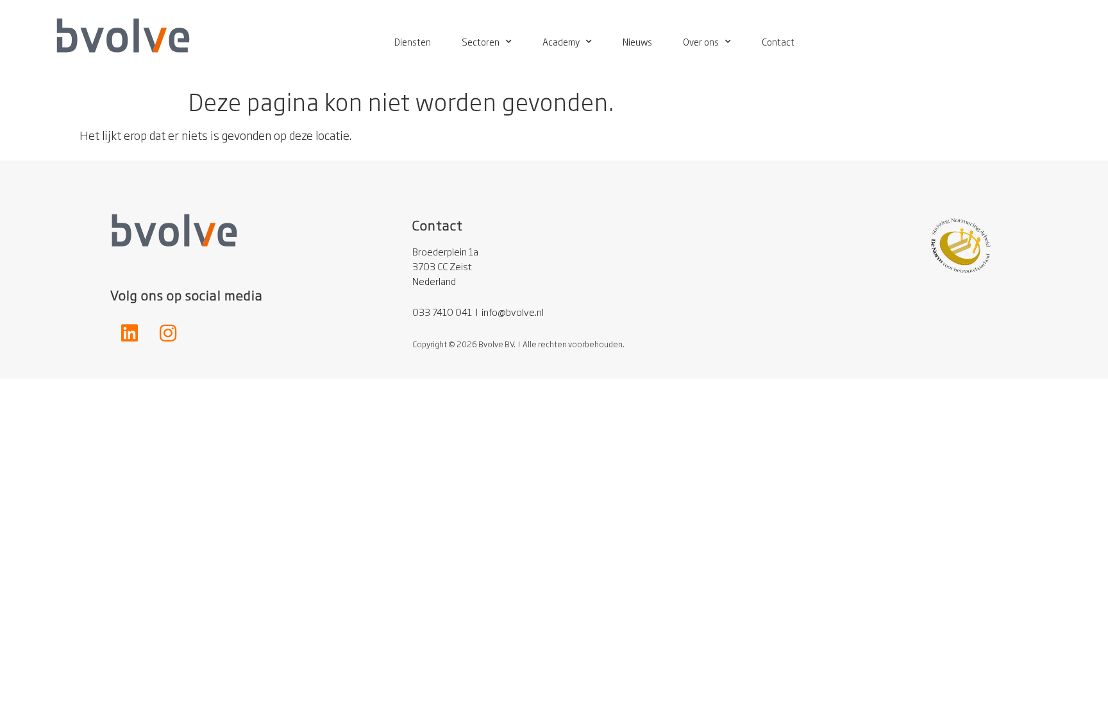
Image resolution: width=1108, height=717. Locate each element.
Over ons (701, 41)
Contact (778, 41)
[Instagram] (168, 333)
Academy (561, 41)
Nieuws (637, 41)
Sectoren (480, 41)
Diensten (412, 41)
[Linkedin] (129, 333)
